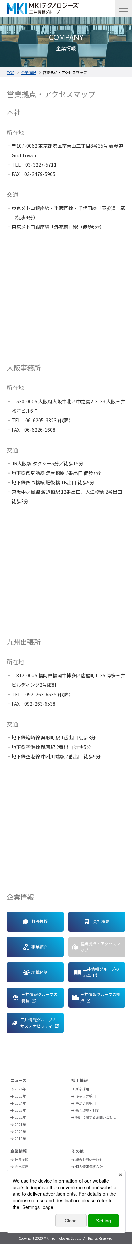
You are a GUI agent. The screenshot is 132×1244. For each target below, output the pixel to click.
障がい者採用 (85, 1103)
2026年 (20, 1088)
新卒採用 (82, 1088)
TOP (10, 72)
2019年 (20, 1138)
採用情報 (79, 1080)
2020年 (20, 1131)
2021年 (20, 1124)
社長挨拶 (21, 1159)
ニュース (18, 1080)
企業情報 (28, 72)
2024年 (20, 1103)
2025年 (20, 1096)
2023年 (20, 1110)
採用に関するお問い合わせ (95, 1117)
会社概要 (21, 1166)
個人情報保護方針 (89, 1166)
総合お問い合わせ (89, 1159)
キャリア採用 (85, 1096)
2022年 (20, 1117)
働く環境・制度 (87, 1110)
